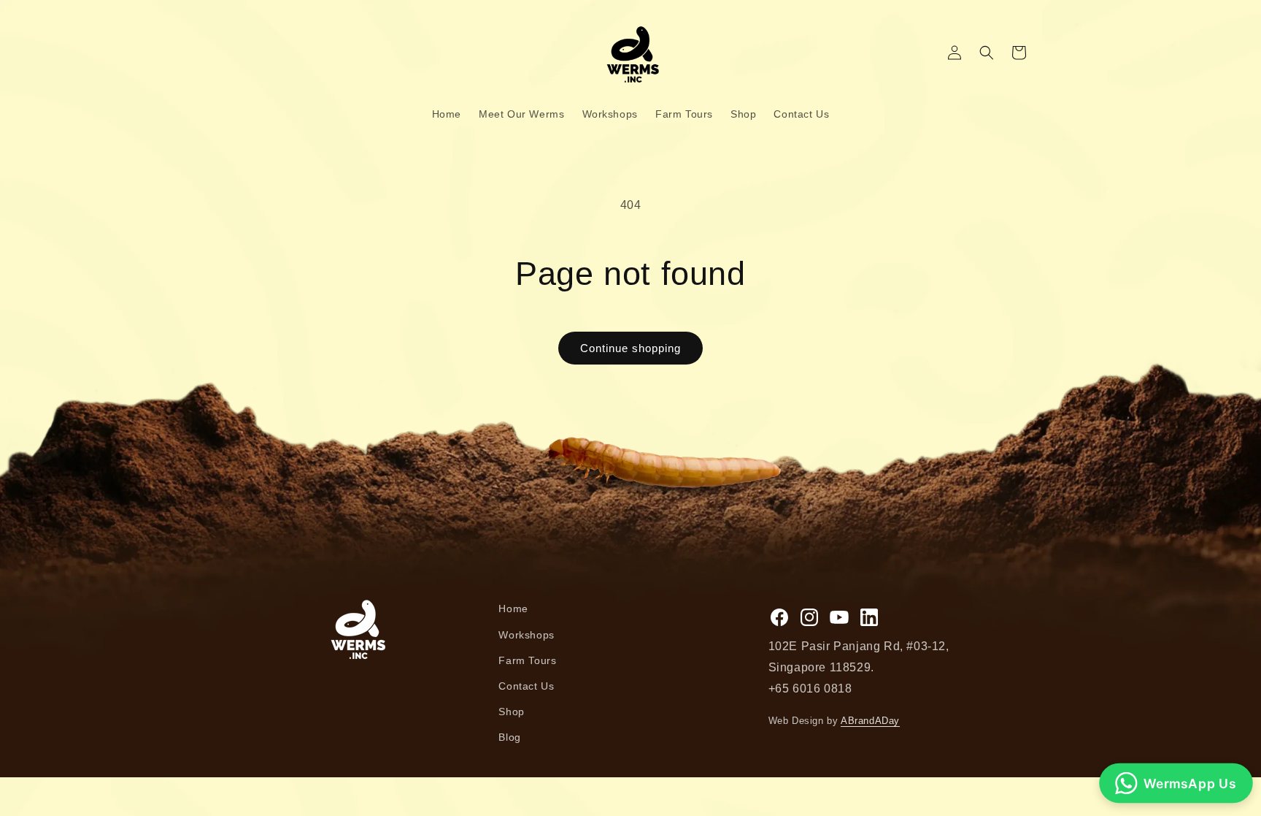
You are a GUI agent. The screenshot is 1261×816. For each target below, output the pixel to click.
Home (513, 608)
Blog (509, 737)
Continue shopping (630, 348)
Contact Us (526, 686)
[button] (987, 53)
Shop (511, 711)
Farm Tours (527, 660)
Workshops (526, 635)
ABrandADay (870, 720)
